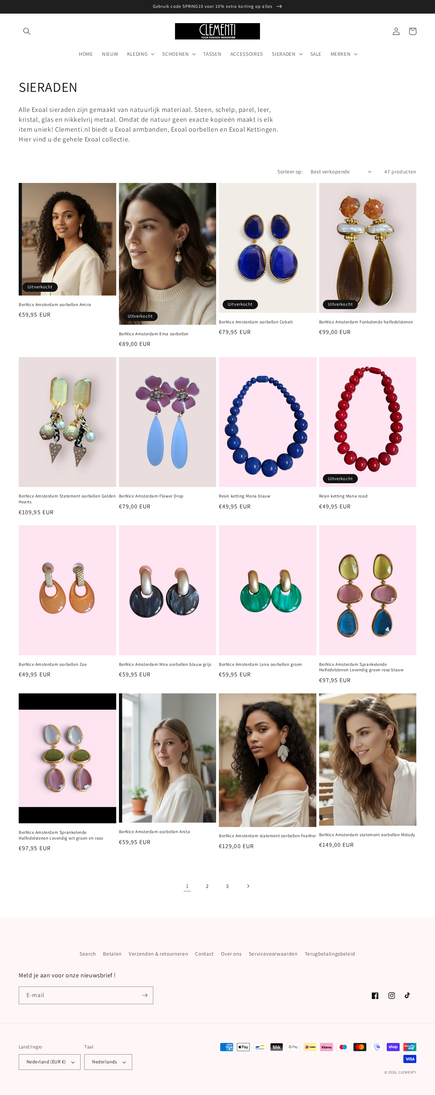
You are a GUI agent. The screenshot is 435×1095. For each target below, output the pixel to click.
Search (88, 953)
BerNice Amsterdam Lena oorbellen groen (260, 664)
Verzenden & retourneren (158, 953)
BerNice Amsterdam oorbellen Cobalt (256, 322)
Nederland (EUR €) (46, 1061)
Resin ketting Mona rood (343, 496)
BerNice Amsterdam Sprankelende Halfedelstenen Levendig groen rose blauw (361, 667)
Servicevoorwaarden (273, 953)
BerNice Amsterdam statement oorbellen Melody (367, 835)
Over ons (231, 953)
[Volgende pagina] (248, 886)
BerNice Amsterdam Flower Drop (151, 496)
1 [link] (187, 886)
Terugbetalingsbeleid (330, 953)
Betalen (112, 953)
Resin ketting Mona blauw (244, 496)
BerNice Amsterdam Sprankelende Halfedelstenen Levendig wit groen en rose (61, 835)
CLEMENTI (407, 1072)
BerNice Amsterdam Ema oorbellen (154, 334)
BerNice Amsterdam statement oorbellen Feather (267, 836)
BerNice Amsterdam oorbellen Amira (55, 304)
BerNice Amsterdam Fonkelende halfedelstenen (366, 322)
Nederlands (104, 1061)
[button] (27, 31)
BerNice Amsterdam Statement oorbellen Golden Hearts (67, 499)
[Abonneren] (145, 995)
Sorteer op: (290, 171)
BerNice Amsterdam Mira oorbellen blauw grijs (165, 664)
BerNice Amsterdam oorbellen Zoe (53, 664)
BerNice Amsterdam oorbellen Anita (154, 832)
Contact (204, 953)
